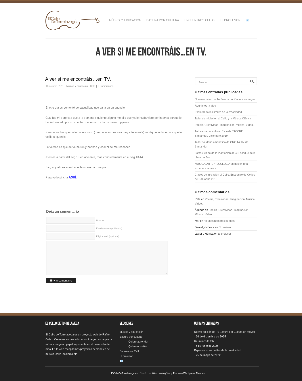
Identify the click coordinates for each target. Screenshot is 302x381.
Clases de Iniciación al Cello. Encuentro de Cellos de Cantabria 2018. (225, 177)
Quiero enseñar (137, 346)
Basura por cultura (162, 20)
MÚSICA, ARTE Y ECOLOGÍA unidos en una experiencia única (221, 166)
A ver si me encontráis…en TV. (78, 79)
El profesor (230, 20)
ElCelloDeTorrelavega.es (124, 373)
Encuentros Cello (199, 20)
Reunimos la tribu (205, 105)
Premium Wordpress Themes (189, 373)
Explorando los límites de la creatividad (218, 112)
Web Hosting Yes (161, 373)
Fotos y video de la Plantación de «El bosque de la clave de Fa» (225, 155)
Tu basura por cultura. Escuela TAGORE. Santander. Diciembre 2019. (219, 133)
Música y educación (125, 20)
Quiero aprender (138, 341)
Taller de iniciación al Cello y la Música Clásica (223, 118)
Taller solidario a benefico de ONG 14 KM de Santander (221, 144)
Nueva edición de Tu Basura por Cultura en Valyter (225, 99)
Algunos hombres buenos (219, 220)
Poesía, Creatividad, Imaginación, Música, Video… (225, 124)
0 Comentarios (105, 86)
